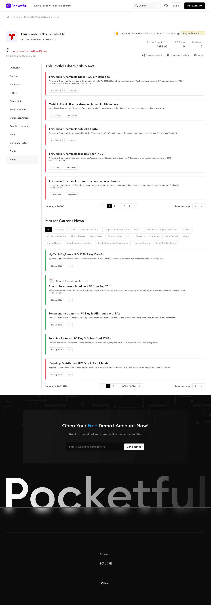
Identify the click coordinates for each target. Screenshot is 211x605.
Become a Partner (62, 5)
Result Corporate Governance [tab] (113, 243)
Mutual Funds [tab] (54, 243)
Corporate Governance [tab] (116, 229)
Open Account (194, 5)
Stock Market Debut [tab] (166, 243)
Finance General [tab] (142, 243)
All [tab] (48, 229)
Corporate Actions (20, 117)
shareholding (16, 101)
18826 (132, 386)
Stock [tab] (72, 229)
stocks (16, 16)
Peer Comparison (19, 126)
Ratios (13, 92)
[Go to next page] (135, 206)
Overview (15, 67)
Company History (19, 142)
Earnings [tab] (59, 229)
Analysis (14, 76)
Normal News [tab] (78, 236)
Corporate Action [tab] (90, 229)
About (13, 134)
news (56, 16)
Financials (15, 84)
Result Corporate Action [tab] (79, 243)
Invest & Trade (40, 5)
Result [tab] (137, 229)
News (13, 159)
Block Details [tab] (171, 236)
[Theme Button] (166, 6)
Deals (13, 151)
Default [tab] (186, 229)
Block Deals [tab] (96, 236)
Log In (176, 5)
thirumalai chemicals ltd (37, 16)
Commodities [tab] (115, 236)
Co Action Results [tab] (56, 236)
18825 (125, 386)
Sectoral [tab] (154, 236)
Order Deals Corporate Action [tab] (161, 229)
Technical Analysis (19, 109)
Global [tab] (186, 236)
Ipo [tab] (128, 236)
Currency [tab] (140, 236)
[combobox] (198, 206)
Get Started (134, 446)
